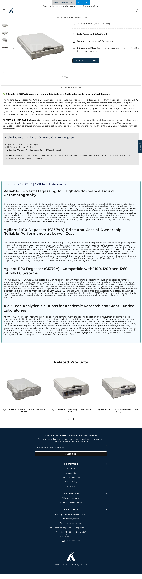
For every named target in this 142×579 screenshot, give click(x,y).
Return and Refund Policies (71, 502)
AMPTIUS (71, 486)
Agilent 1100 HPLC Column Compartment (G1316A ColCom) (24, 410)
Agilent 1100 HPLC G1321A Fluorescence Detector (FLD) (118, 410)
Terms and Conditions (71, 477)
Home (57, 17)
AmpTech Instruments (11, 10)
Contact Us (71, 473)
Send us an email (73, 541)
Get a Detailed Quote (86, 61)
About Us (71, 469)
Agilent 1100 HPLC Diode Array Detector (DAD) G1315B (71, 410)
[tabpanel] (23, 393)
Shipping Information (71, 498)
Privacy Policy (71, 482)
